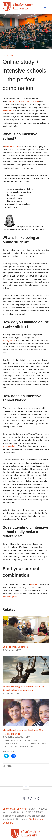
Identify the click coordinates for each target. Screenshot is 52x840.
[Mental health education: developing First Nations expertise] (26, 712)
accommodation (10, 446)
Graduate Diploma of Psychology (24, 101)
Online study (8, 55)
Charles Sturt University (15, 809)
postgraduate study (15, 743)
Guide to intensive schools (15, 646)
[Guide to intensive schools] (26, 629)
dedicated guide (10, 596)
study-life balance (37, 743)
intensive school (11, 146)
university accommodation (18, 746)
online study (8, 110)
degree (33, 584)
